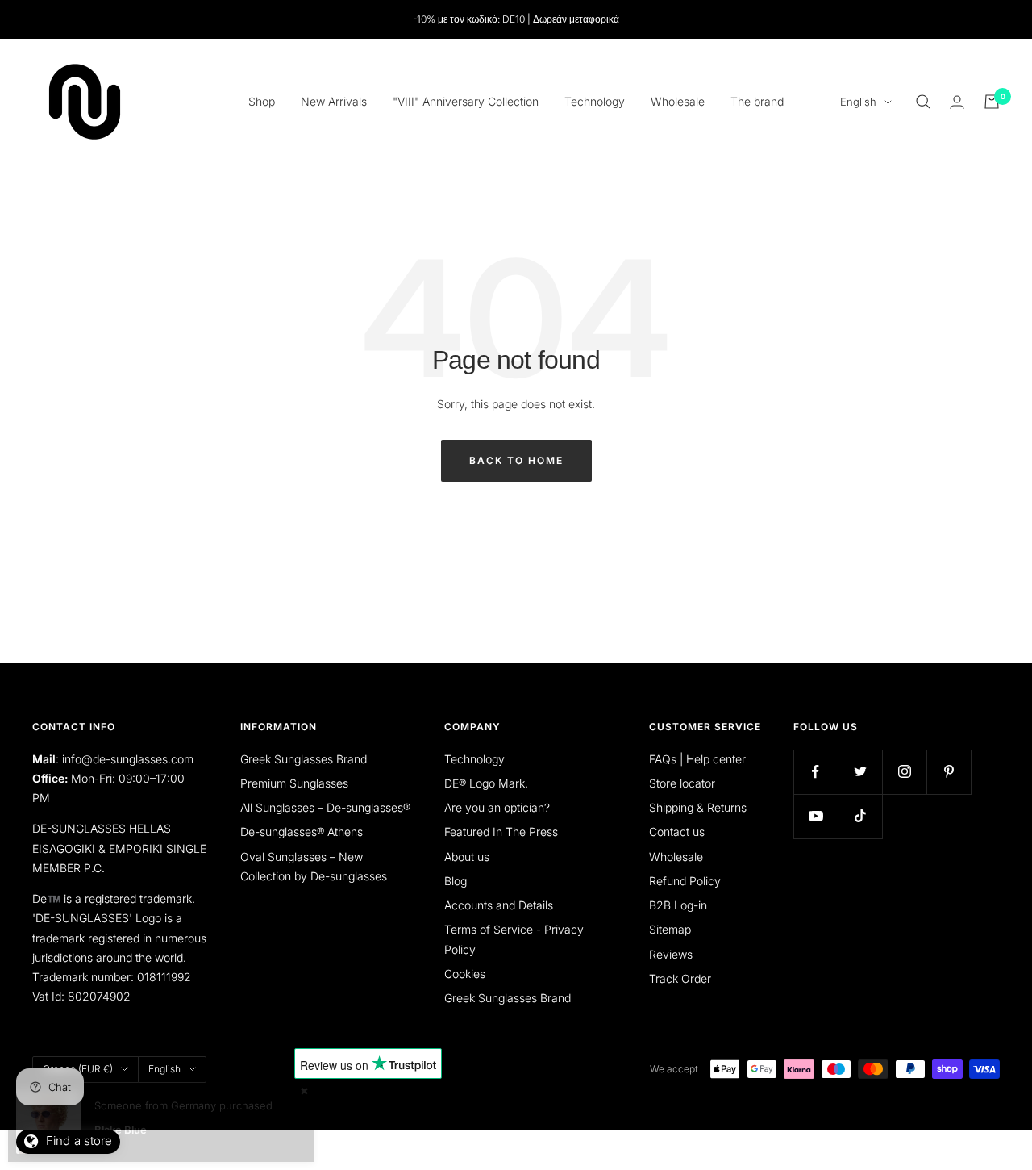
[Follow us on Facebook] (815, 772)
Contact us (677, 831)
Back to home (516, 460)
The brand (757, 101)
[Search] (923, 101)
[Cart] (992, 101)
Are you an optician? (497, 807)
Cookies (464, 973)
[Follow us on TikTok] (860, 816)
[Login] (957, 102)
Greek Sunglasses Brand (303, 759)
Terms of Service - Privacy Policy (514, 938)
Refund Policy (685, 881)
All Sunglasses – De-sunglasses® (325, 807)
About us (466, 856)
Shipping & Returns (698, 807)
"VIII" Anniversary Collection (466, 101)
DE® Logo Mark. (486, 783)
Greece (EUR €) (78, 1069)
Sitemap (670, 929)
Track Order (680, 978)
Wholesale (678, 101)
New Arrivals (334, 101)
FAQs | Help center (697, 759)
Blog (455, 881)
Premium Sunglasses (294, 783)
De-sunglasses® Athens (301, 831)
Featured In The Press (501, 831)
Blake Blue (120, 1129)
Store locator (682, 783)
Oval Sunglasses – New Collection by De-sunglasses (313, 866)
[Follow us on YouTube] (815, 816)
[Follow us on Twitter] (860, 772)
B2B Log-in (678, 905)
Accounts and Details (498, 905)
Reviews (671, 954)
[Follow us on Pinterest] (948, 772)
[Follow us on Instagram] (904, 772)
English (858, 101)
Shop (261, 101)
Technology (594, 101)
